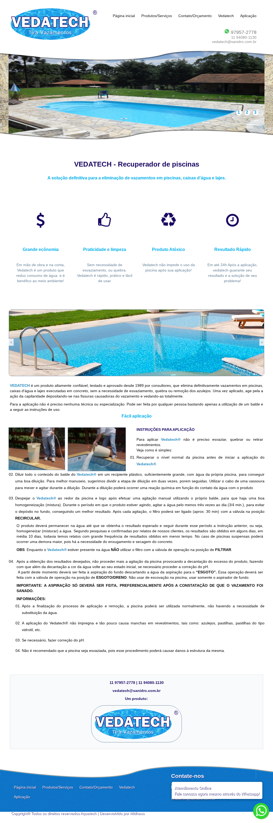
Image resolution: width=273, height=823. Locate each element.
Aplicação (248, 16)
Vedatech (226, 16)
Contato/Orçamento (195, 16)
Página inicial (124, 16)
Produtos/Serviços (156, 16)
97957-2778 (243, 32)
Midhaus (137, 813)
